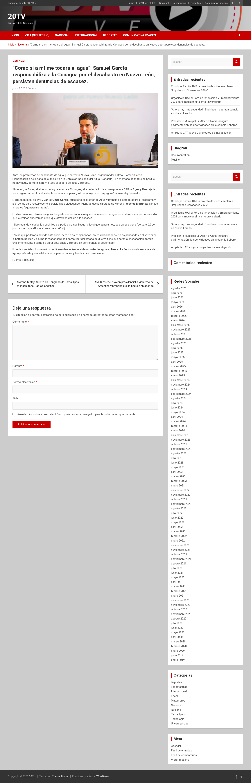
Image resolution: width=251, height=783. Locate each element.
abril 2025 (177, 361)
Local (174, 696)
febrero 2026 (179, 315)
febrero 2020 (179, 646)
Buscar (236, 62)
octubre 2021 (179, 554)
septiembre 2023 (181, 448)
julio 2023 (176, 458)
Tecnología (177, 719)
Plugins (175, 159)
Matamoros (178, 700)
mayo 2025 (177, 357)
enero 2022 (178, 540)
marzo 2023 (178, 476)
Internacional (180, 3)
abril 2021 (177, 582)
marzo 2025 (178, 366)
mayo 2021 (177, 577)
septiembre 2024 (181, 393)
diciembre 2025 (180, 325)
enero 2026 (178, 320)
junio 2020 (177, 627)
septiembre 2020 (181, 614)
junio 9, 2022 (19, 88)
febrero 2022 (179, 536)
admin (33, 88)
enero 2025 (178, 375)
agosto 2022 (178, 508)
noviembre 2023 (180, 439)
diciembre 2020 (180, 600)
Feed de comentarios (184, 755)
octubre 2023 (179, 444)
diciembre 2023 (180, 435)
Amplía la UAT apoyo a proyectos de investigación (201, 132)
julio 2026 (176, 293)
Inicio (131, 3)
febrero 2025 (179, 371)
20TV (17, 16)
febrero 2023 (179, 481)
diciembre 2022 (180, 490)
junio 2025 (177, 352)
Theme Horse (60, 776)
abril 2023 (177, 471)
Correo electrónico (24, 382)
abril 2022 (177, 526)
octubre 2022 (179, 499)
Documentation (180, 155)
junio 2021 (177, 572)
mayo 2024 (177, 412)
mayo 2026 (177, 302)
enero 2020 (178, 650)
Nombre (18, 366)
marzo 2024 (178, 421)
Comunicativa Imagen (216, 3)
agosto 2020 (178, 618)
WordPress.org (180, 759)
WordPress (103, 776)
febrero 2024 (179, 426)
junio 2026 (177, 297)
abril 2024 (177, 416)
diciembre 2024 (180, 380)
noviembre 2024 (180, 384)
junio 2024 (177, 407)
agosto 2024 (178, 398)
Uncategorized (180, 723)
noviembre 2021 (180, 549)
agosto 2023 (178, 453)
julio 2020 (176, 623)
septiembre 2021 (181, 559)
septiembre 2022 (181, 504)
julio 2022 (176, 513)
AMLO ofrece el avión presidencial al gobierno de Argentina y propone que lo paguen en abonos (124, 284)
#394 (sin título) (147, 3)
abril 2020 (177, 637)
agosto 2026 (178, 288)
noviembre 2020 (180, 604)
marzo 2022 (178, 531)
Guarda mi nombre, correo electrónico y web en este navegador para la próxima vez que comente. (76, 414)
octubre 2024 (179, 389)
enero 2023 (178, 485)
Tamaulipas (178, 714)
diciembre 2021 (180, 545)
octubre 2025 (179, 334)
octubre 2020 (179, 609)
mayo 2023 (177, 467)
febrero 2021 (179, 591)
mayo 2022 (177, 522)
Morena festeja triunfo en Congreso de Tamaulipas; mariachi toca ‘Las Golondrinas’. (48, 284)
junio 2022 (177, 517)
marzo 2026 (178, 311)
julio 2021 (176, 568)
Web (15, 398)
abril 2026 (177, 306)
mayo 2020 (177, 632)
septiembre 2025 (181, 338)
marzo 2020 (178, 641)
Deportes (196, 3)
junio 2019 (177, 655)
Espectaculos (179, 686)
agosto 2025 (178, 343)
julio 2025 (176, 348)
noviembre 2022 (180, 494)
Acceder (176, 746)
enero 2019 (178, 660)
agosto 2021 (178, 563)
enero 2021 (178, 595)
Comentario (20, 321)
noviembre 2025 (180, 329)
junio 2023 (177, 462)
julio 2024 (176, 403)
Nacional (164, 3)
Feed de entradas (181, 750)
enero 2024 (178, 430)
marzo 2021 (178, 586)
